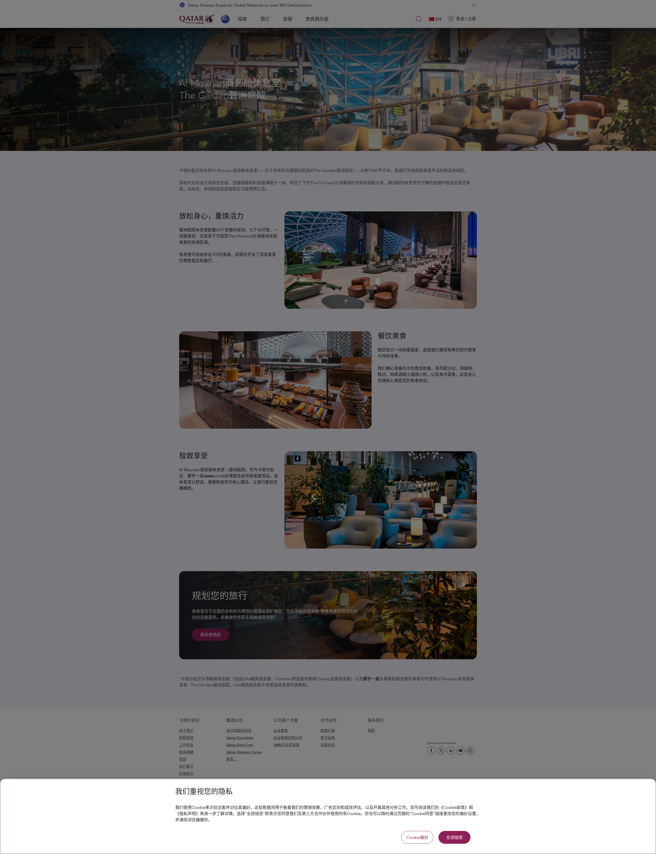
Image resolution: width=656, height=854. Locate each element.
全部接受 (454, 837)
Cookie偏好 (417, 837)
